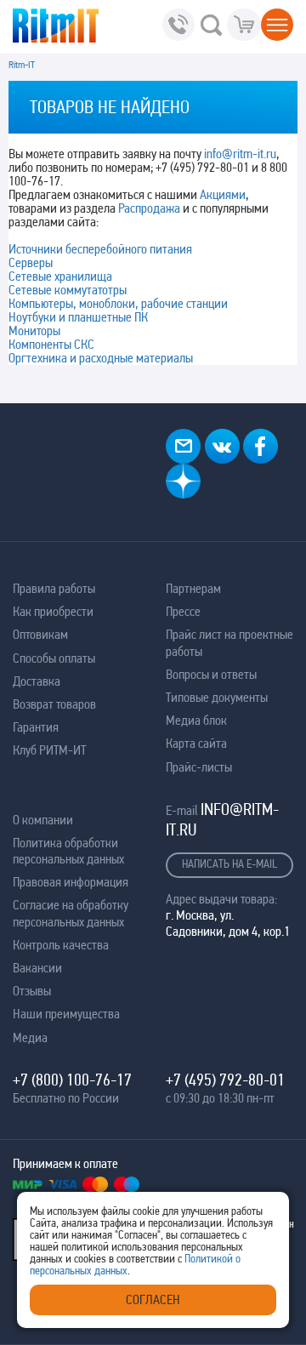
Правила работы (54, 588)
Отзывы (32, 991)
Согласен (153, 1299)
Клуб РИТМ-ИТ (49, 750)
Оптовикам (40, 634)
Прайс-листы (199, 767)
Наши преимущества (66, 1014)
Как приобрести (53, 611)
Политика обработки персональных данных (68, 851)
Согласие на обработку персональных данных (70, 913)
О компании (43, 820)
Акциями (223, 194)
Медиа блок (196, 720)
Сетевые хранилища (60, 276)
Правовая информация (70, 882)
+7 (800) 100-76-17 (72, 1079)
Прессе (183, 611)
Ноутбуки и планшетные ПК (78, 317)
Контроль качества (61, 945)
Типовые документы (217, 697)
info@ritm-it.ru (240, 153)
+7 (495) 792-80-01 (225, 1079)
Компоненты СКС (51, 344)
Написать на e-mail (229, 863)
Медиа (30, 1037)
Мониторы (34, 330)
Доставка (36, 681)
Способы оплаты (54, 658)
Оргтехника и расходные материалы (100, 358)
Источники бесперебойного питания (100, 249)
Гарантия (36, 727)
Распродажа (149, 208)
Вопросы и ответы (211, 674)
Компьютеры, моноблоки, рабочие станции (118, 303)
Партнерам (193, 588)
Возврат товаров (54, 704)
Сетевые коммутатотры (67, 290)
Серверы (30, 262)
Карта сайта (196, 743)
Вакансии (37, 968)
